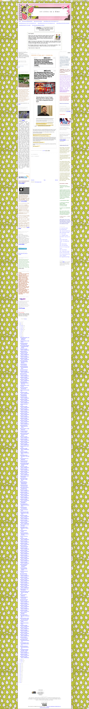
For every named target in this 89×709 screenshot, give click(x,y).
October (21, 328)
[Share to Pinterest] (49, 150)
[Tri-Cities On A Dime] (19, 68)
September (21, 329)
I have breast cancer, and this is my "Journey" (38, 25)
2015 (20, 675)
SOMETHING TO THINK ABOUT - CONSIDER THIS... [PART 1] (24, 452)
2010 (20, 682)
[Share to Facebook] (48, 150)
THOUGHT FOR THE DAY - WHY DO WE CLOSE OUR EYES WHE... (24, 533)
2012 (20, 679)
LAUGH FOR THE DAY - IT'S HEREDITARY (24, 459)
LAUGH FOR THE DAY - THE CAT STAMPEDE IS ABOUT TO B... (24, 643)
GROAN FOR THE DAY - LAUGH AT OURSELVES (24, 638)
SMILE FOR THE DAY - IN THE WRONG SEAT (24, 429)
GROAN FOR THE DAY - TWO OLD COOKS (24, 525)
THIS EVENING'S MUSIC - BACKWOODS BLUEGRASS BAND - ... (24, 504)
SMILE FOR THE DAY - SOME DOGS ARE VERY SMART (24, 619)
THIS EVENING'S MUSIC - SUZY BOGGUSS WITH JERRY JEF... (24, 361)
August (21, 330)
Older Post (56, 179)
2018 (20, 671)
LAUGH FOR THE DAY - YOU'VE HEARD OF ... (23, 508)
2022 (20, 666)
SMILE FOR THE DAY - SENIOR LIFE (23, 595)
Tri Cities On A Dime (50, 12)
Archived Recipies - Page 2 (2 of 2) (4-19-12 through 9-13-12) (46, 23)
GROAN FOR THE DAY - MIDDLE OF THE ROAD (24, 352)
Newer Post (32, 179)
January (21, 661)
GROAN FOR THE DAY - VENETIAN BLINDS (23, 395)
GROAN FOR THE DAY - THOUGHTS (23, 613)
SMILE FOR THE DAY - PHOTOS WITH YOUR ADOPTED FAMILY (23, 482)
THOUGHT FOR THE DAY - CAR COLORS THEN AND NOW (24, 647)
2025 (20, 324)
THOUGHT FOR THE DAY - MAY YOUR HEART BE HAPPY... (24, 367)
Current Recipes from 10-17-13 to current (24, 25)
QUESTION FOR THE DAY (24, 369)
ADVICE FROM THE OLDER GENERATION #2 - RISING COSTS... (24, 512)
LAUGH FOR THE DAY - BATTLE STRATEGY (23, 365)
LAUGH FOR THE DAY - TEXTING (23, 531)
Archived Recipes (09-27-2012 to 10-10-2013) (62, 23)
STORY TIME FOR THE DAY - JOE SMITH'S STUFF (24, 488)
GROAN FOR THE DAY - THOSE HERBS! (23, 502)
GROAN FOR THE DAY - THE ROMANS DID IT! (24, 476)
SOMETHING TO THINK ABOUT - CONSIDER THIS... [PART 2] (24, 449)
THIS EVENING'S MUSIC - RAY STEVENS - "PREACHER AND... (24, 592)
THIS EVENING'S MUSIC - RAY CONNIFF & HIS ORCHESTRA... (24, 338)
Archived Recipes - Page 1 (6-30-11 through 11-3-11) (51, 21)
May (21, 334)
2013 (20, 678)
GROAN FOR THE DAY (23, 373)
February (21, 660)
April (21, 336)
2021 (20, 667)
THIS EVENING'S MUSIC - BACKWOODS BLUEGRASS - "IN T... (24, 640)
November (21, 326)
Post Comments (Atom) (38, 181)
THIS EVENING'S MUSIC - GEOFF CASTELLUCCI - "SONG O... (24, 426)
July (21, 332)
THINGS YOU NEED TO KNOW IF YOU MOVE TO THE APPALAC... (24, 434)
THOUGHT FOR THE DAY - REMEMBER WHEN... (24, 344)
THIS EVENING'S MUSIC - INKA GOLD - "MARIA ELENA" (24, 479)
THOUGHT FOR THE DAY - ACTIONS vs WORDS (24, 431)
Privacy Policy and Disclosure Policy (27, 21)
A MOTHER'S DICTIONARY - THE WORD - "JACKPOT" (24, 650)
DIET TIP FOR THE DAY (23, 573)
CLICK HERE (21, 244)
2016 (20, 674)
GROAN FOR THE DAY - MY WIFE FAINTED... (24, 589)
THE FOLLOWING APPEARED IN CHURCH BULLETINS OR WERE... (24, 346)
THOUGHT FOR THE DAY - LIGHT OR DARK (24, 598)
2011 (20, 681)
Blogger (25, 318)
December (21, 325)
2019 (20, 670)
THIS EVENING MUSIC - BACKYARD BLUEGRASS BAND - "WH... (24, 382)
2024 (20, 663)
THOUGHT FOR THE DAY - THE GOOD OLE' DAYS (24, 486)
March (21, 659)
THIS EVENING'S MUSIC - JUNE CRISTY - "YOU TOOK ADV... (24, 456)
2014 (20, 677)
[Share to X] (47, 150)
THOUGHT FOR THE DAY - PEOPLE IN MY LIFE (24, 461)
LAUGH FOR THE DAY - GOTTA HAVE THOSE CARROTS (23, 568)
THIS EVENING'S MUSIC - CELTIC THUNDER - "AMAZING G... (24, 565)
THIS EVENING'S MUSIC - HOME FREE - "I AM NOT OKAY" (24, 528)
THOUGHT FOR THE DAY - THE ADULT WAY (24, 388)
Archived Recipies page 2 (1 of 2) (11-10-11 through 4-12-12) (27, 23)
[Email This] (45, 150)
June (21, 333)
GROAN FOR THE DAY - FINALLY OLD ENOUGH (24, 546)
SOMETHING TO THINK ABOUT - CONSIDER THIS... (24, 349)
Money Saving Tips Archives (38, 21)
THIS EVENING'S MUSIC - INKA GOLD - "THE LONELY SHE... (24, 615)
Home (20, 21)
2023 (20, 664)
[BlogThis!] (46, 150)
